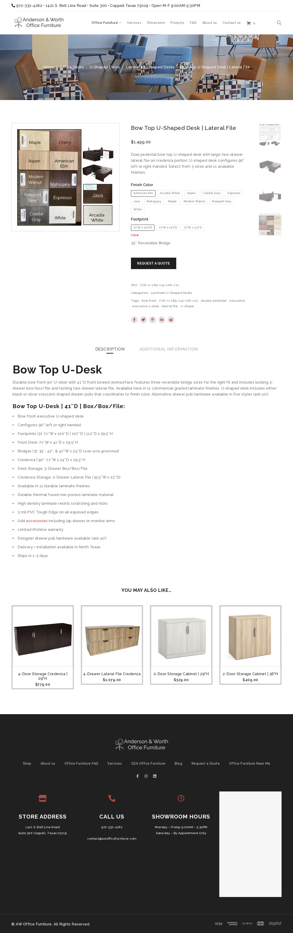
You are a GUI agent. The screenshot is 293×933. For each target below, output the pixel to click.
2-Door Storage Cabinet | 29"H (181, 674)
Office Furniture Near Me (249, 763)
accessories (37, 521)
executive (237, 300)
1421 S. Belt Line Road (42, 827)
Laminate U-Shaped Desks (150, 67)
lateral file (170, 306)
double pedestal (214, 300)
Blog (178, 763)
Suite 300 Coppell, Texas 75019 (42, 833)
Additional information (168, 349)
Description (110, 349)
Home (48, 67)
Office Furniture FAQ (81, 763)
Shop (27, 763)
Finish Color (142, 185)
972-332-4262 (29, 5)
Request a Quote (206, 763)
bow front (149, 300)
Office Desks (72, 67)
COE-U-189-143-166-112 (178, 300)
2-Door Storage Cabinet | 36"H (250, 674)
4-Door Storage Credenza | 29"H (43, 676)
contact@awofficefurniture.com (112, 838)
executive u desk (145, 306)
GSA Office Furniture (148, 763)
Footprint (140, 219)
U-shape (187, 306)
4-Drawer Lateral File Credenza (112, 674)
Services (115, 763)
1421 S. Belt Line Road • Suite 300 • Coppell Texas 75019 (97, 5)
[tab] (110, 349)
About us (48, 763)
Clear (135, 235)
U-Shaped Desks (105, 67)
